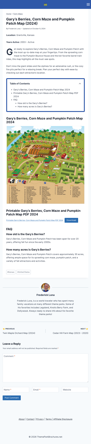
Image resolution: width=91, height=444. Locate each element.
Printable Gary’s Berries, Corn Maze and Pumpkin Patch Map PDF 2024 (34, 220)
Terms (49, 419)
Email (36, 389)
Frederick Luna (46, 295)
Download (71, 220)
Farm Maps (18, 14)
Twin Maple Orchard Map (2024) (19, 331)
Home (8, 14)
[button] (45, 165)
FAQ (15, 100)
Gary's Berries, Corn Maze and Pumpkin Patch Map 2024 (41, 89)
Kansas (10, 272)
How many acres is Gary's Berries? (35, 106)
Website (67, 389)
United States (23, 272)
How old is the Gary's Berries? (32, 103)
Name (7, 389)
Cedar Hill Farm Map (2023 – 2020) (70, 331)
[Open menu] (88, 4)
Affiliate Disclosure (62, 419)
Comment (9, 356)
